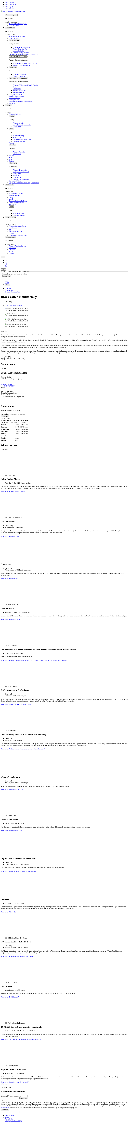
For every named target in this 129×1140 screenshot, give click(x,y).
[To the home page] (13, 11)
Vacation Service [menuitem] (11, 237)
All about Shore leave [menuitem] (20, 74)
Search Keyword (7, 274)
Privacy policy (9, 1115)
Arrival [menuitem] (11, 251)
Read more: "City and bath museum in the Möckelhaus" (18, 871)
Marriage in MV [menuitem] (14, 99)
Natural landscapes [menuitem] (19, 215)
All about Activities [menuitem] (15, 114)
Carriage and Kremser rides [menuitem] (21, 179)
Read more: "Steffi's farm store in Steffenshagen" (16, 704)
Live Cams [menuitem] (12, 249)
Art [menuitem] (10, 230)
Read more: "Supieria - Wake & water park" (15, 1082)
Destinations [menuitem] (9, 185)
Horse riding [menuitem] (13, 163)
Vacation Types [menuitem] (10, 27)
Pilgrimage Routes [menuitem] (19, 141)
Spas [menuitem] (14, 87)
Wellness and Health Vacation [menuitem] (18, 78)
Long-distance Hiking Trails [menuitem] (22, 139)
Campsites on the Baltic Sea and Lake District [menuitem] (23, 54)
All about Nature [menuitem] (18, 213)
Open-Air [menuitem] (12, 233)
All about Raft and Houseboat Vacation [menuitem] (25, 63)
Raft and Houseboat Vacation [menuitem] (18, 56)
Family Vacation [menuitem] (14, 40)
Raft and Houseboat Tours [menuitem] (21, 65)
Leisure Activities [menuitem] (18, 51)
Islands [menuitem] (11, 199)
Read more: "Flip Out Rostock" (11, 536)
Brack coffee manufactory (13, 292)
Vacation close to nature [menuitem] (16, 96)
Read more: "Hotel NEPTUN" (10, 619)
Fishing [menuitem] (11, 143)
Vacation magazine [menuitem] (11, 15)
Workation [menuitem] (12, 103)
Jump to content (10, 2)
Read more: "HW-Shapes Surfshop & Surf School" (17, 956)
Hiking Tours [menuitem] (17, 137)
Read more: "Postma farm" (9, 578)
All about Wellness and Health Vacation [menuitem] (25, 85)
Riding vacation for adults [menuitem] (21, 172)
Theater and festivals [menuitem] (15, 231)
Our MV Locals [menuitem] (14, 25)
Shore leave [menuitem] (13, 67)
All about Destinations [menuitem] (16, 193)
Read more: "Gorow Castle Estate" (12, 830)
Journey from (5, 414)
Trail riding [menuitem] (16, 175)
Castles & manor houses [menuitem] (16, 202)
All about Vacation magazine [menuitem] (18, 24)
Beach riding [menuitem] (17, 177)
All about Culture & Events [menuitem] (17, 226)
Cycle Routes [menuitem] (17, 127)
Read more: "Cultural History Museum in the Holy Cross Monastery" (23, 749)
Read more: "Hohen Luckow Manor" (13, 492)
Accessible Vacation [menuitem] (15, 94)
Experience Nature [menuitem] (15, 181)
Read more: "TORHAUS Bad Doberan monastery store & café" (21, 1039)
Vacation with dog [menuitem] (14, 98)
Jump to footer (9, 8)
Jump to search (9, 6)
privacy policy (5, 1107)
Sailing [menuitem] (11, 159)
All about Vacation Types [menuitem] (17, 36)
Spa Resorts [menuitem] (12, 204)
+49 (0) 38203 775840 (8, 386)
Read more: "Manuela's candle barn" (12, 789)
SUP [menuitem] (10, 157)
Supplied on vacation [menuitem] (19, 90)
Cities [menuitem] (10, 197)
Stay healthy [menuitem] (17, 89)
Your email (5, 1096)
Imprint (7, 1117)
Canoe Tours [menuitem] (17, 154)
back (3, 257)
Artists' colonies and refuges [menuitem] (18, 201)
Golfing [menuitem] (11, 161)
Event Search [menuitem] (13, 228)
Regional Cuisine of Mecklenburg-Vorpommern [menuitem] (24, 183)
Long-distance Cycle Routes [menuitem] (22, 125)
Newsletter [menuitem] (12, 248)
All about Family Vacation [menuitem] (21, 47)
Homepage (8, 288)
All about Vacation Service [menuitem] (17, 246)
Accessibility (9, 1119)
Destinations (9, 290)
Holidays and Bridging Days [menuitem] (18, 235)
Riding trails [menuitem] (17, 174)
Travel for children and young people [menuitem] (20, 101)
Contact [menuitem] (11, 253)
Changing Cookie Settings (13, 1121)
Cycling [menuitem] (12, 116)
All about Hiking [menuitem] (18, 136)
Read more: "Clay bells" (8, 912)
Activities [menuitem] (8, 105)
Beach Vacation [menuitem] (14, 38)
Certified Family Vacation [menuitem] (21, 53)
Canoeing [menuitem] (12, 145)
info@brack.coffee (7, 384)
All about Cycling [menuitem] (18, 123)
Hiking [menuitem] (11, 128)
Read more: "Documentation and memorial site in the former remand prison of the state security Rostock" (34, 660)
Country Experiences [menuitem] (19, 76)
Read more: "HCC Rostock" (10, 997)
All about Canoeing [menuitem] (19, 152)
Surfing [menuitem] (11, 155)
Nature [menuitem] (12, 206)
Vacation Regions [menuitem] (14, 195)
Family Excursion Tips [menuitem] (20, 49)
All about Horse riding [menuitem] (20, 170)
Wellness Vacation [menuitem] (18, 92)
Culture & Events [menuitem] (11, 217)
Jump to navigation (11, 4)
